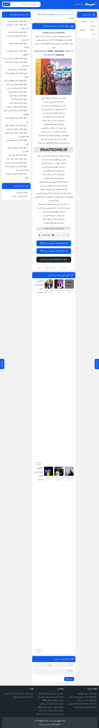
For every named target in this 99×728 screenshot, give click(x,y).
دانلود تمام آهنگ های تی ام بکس (53, 259)
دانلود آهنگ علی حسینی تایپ (16, 163)
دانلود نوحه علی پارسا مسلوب (23, 697)
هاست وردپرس (21, 192)
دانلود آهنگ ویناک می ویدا (17, 92)
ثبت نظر (69, 679)
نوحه (83, 21)
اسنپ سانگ (69, 14)
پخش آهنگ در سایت (19, 196)
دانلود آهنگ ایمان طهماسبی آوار (15, 81)
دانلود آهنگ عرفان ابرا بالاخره (17, 129)
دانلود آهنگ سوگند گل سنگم (16, 84)
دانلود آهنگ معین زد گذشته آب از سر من (19, 693)
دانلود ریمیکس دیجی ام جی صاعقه (51, 693)
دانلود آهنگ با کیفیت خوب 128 (52, 251)
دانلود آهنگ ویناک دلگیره (18, 103)
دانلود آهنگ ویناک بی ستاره (17, 107)
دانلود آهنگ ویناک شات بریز (17, 88)
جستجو (6, 4)
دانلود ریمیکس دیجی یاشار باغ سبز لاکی (50, 714)
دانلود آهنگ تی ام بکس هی (17, 69)
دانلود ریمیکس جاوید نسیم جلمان (51, 710)
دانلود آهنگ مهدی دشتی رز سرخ (15, 58)
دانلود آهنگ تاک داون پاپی (17, 155)
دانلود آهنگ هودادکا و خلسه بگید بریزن (82, 704)
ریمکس (82, 30)
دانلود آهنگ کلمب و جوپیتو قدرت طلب (83, 697)
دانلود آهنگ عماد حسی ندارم (17, 159)
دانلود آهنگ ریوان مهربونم (17, 21)
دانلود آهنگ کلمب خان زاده (17, 32)
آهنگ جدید (78, 4)
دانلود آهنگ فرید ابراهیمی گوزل (15, 125)
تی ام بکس (59, 14)
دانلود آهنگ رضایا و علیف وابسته (85, 707)
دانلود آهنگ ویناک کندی (18, 96)
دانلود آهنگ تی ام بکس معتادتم (56, 26)
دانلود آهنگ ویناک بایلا (19, 99)
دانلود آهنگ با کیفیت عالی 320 (52, 243)
